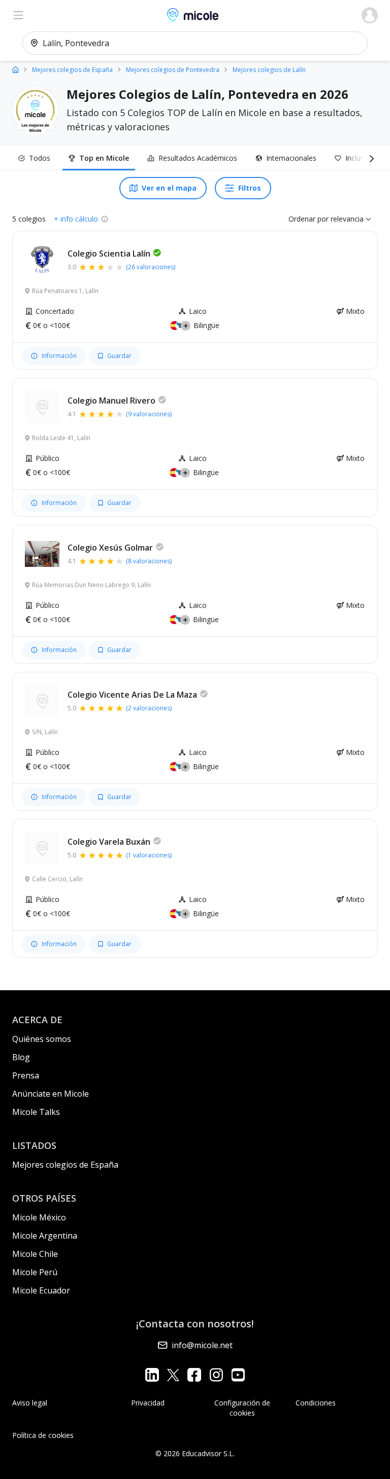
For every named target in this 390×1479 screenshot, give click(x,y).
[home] (15, 69)
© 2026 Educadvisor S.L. (195, 1453)
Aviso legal (29, 1403)
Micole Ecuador (41, 1290)
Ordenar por (308, 219)
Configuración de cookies (242, 1408)
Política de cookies (43, 1435)
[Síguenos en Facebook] (194, 1375)
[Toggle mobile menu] (18, 15)
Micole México (39, 1217)
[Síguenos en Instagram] (216, 1375)
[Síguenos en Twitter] (173, 1375)
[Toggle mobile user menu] (370, 15)
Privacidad (148, 1403)
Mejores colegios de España (65, 1164)
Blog (21, 1057)
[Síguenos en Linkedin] (152, 1375)
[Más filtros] (370, 158)
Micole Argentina (44, 1235)
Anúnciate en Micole (50, 1093)
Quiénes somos (41, 1038)
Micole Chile (35, 1253)
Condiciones (316, 1403)
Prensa (25, 1075)
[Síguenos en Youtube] (238, 1375)
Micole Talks (36, 1111)
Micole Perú (34, 1272)
